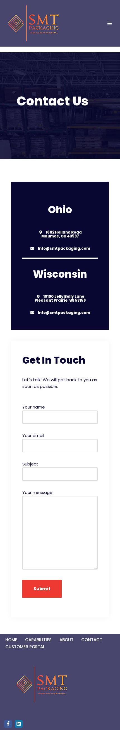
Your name (33, 407)
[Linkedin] (19, 724)
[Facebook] (8, 724)
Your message (37, 492)
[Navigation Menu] (109, 23)
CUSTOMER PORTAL (25, 647)
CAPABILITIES (38, 640)
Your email (33, 435)
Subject (30, 464)
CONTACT (91, 640)
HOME (11, 640)
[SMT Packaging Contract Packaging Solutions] (33, 23)
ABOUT (66, 640)
